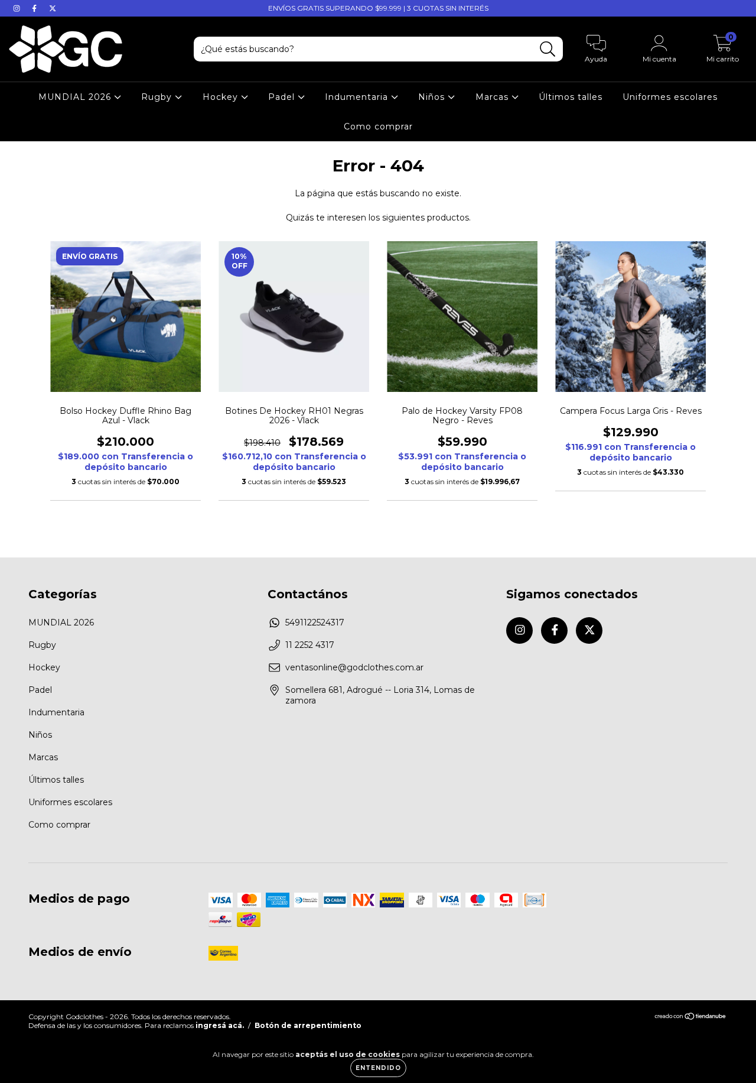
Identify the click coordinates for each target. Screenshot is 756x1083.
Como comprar (378, 126)
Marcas (493, 97)
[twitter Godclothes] (52, 8)
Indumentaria (358, 97)
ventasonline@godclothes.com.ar (354, 667)
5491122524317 (314, 622)
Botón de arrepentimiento (308, 1025)
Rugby (158, 97)
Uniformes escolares (670, 97)
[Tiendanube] (691, 1017)
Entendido (378, 1068)
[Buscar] (548, 49)
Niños (433, 97)
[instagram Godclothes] (18, 8)
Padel (283, 97)
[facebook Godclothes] (35, 8)
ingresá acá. (219, 1025)
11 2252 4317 (309, 645)
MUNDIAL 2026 (76, 97)
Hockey (222, 97)
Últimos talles (570, 97)
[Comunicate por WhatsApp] (737, 1058)
